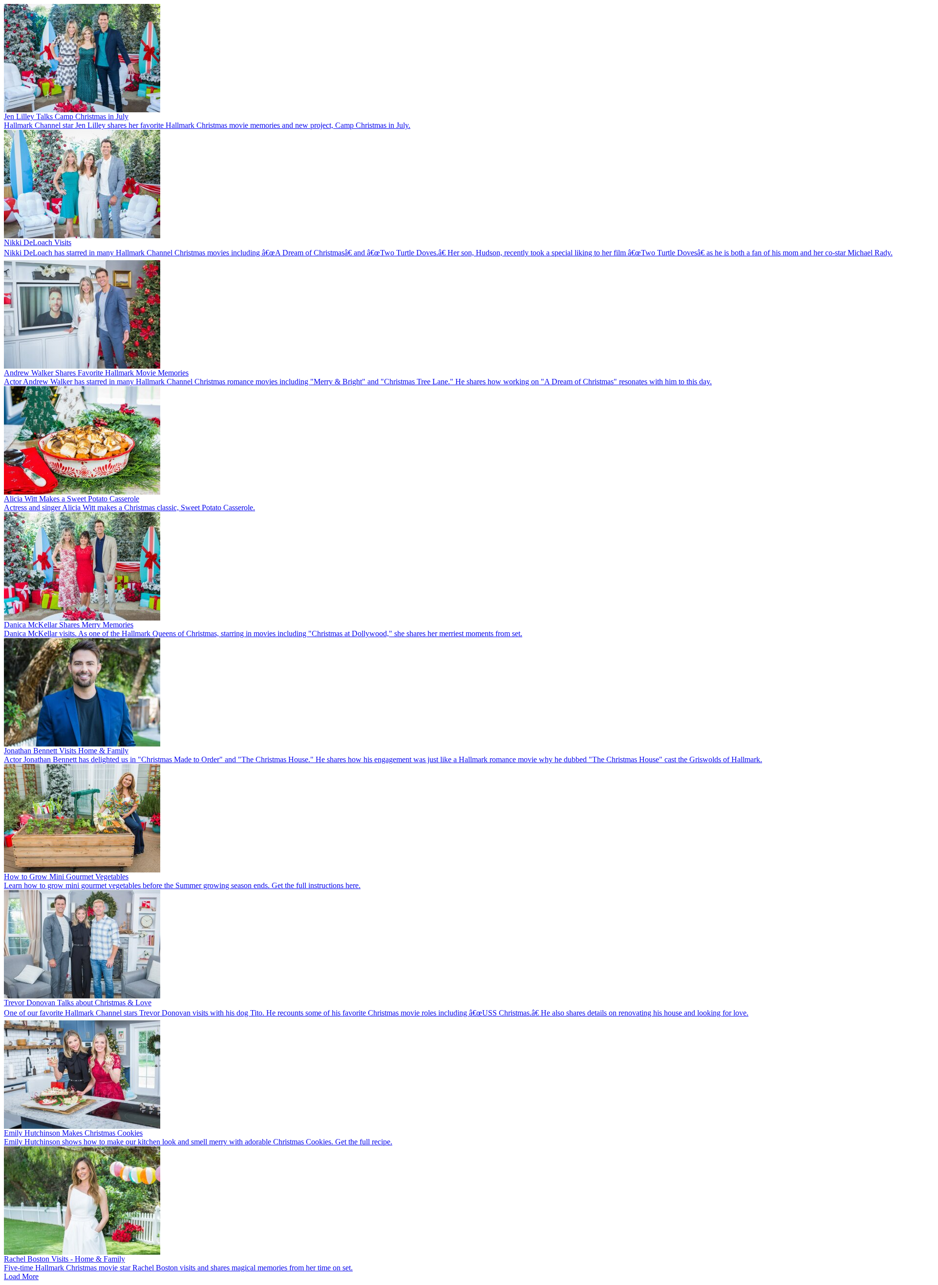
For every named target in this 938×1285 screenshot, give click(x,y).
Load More (21, 1276)
